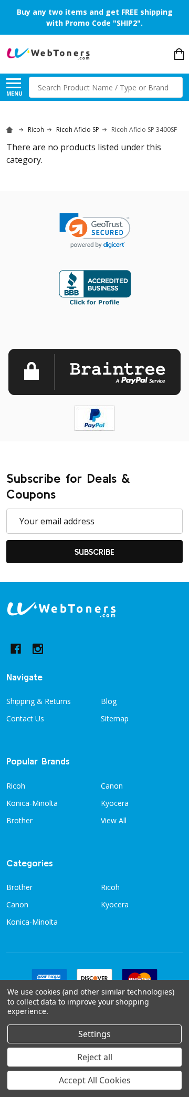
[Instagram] (37, 648)
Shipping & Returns (38, 701)
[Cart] (179, 54)
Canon (112, 786)
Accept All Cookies (95, 1080)
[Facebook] (15, 648)
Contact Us (25, 718)
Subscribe (94, 551)
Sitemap (115, 718)
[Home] (11, 129)
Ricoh (15, 786)
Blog (109, 701)
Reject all (94, 1057)
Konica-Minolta (32, 803)
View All (114, 820)
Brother (19, 820)
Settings (94, 1034)
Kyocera (115, 803)
